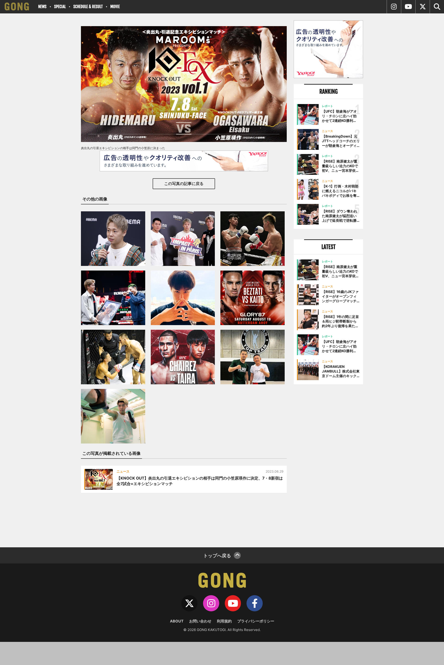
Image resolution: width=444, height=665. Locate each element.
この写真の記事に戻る (184, 183)
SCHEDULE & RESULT (88, 6)
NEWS (42, 6)
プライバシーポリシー (255, 621)
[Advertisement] (328, 464)
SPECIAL (60, 6)
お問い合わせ (200, 621)
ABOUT (177, 621)
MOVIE (115, 6)
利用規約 (224, 621)
